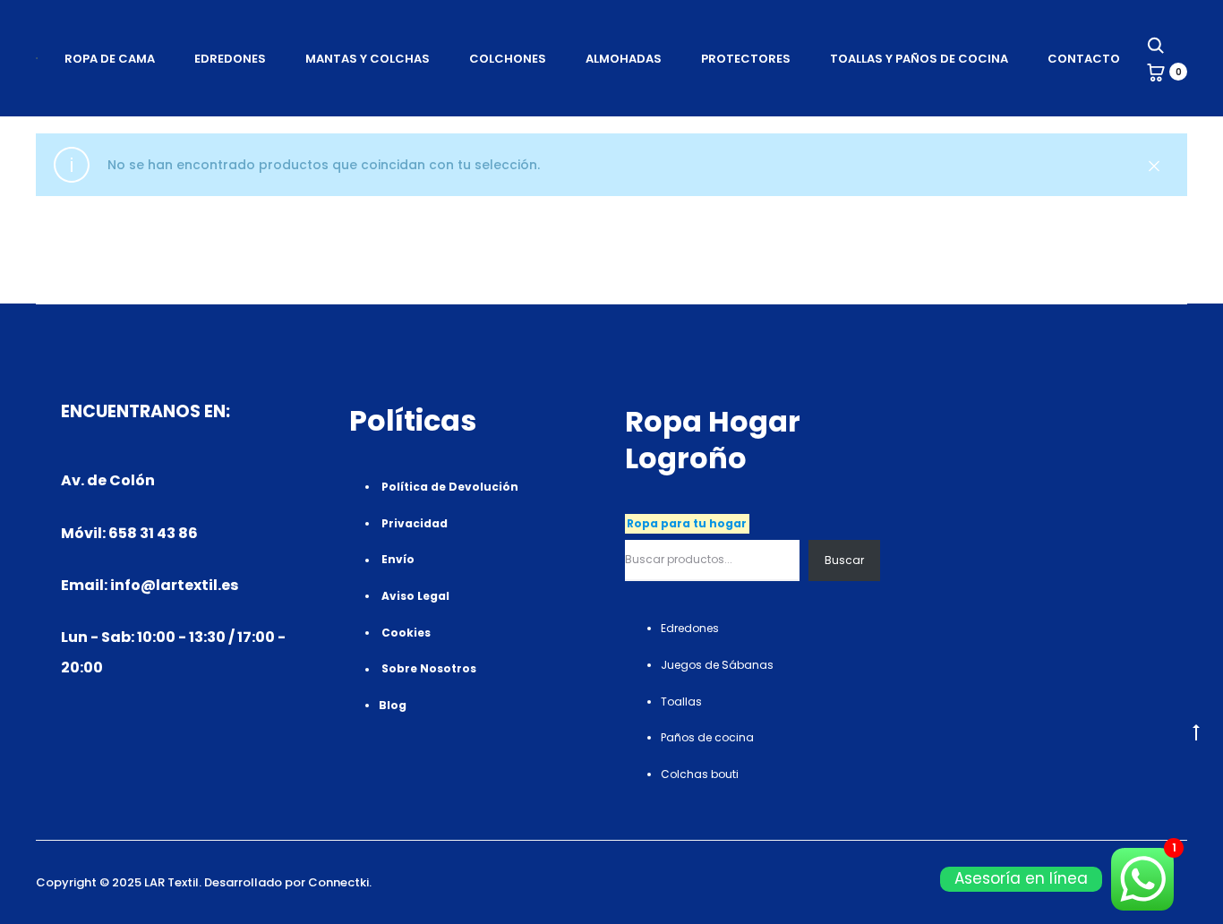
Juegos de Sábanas (717, 664)
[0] (1156, 72)
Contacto (1084, 58)
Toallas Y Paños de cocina (919, 58)
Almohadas (624, 58)
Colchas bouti (700, 774)
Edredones (230, 58)
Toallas (681, 701)
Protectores (746, 58)
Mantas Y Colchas (367, 58)
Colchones (507, 58)
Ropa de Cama (109, 58)
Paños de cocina (707, 737)
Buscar (844, 560)
